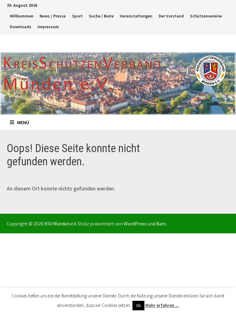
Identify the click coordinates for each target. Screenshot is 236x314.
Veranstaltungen (136, 16)
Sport (77, 16)
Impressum (48, 26)
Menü (23, 122)
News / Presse (53, 16)
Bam (161, 223)
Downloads (20, 26)
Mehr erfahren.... (162, 305)
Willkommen (21, 16)
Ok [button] (138, 305)
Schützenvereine (206, 16)
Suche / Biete (101, 16)
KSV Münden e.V (60, 223)
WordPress (135, 223)
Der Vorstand (171, 16)
